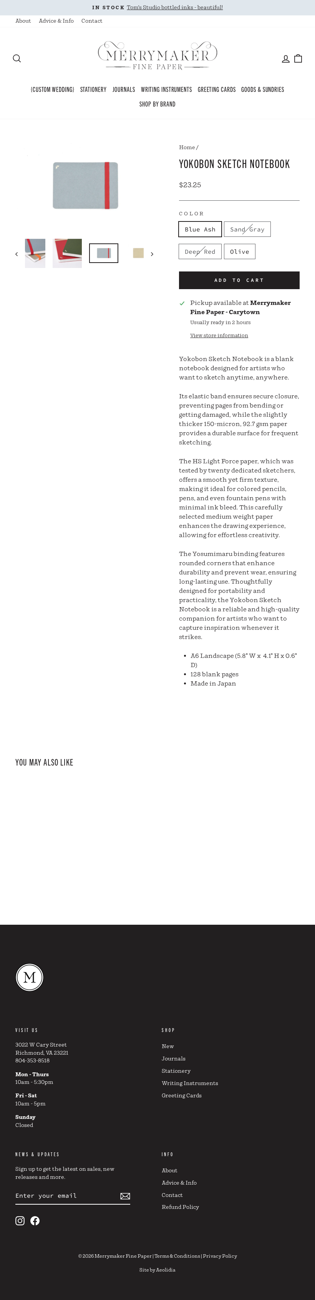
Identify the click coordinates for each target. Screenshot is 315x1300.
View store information (219, 336)
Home (187, 147)
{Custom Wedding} (52, 89)
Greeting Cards (217, 89)
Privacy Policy (220, 1256)
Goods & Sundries (262, 89)
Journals (124, 89)
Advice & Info (56, 21)
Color (192, 214)
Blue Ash (200, 229)
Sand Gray (247, 229)
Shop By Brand (157, 103)
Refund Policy (180, 1207)
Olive (239, 251)
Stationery (93, 89)
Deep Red (200, 251)
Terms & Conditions (177, 1256)
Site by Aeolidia (157, 1270)
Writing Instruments (166, 89)
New (168, 1046)
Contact (92, 21)
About (23, 21)
